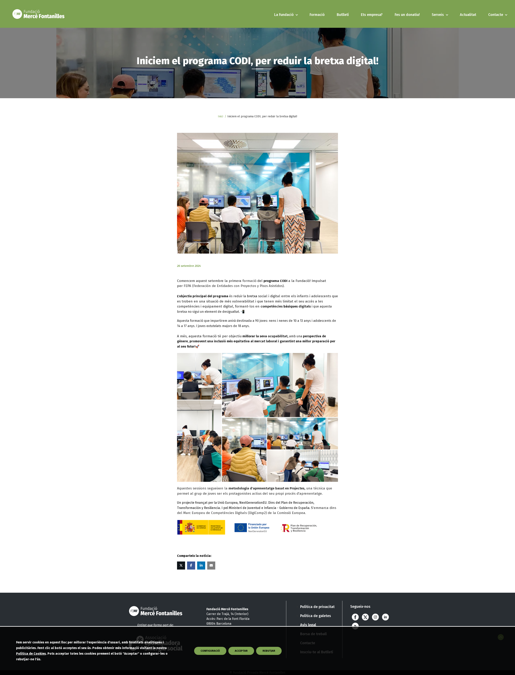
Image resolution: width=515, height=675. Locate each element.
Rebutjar (269, 650)
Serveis (438, 14)
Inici (220, 116)
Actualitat (468, 14)
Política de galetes (315, 616)
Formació (317, 14)
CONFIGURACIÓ (210, 650)
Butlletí (343, 14)
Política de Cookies (31, 653)
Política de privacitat (317, 607)
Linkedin (385, 617)
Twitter (365, 617)
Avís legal (308, 625)
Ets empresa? (372, 14)
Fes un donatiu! (407, 14)
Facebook (355, 617)
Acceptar (241, 650)
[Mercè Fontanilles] (39, 14)
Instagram (375, 617)
